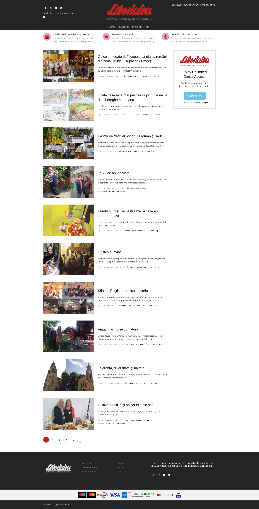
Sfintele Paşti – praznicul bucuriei (123, 291)
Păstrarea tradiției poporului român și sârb (130, 136)
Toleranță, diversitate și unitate (121, 368)
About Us (86, 464)
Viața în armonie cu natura (118, 329)
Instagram (123, 468)
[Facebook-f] (45, 8)
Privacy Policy (89, 468)
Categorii (124, 27)
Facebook (123, 464)
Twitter (122, 472)
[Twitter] (61, 8)
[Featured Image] (68, 66)
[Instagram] (50, 8)
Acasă (112, 27)
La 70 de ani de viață (114, 173)
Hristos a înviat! (110, 252)
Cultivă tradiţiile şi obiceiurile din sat (125, 405)
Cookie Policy (89, 472)
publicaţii (137, 27)
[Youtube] (55, 8)
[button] (195, 96)
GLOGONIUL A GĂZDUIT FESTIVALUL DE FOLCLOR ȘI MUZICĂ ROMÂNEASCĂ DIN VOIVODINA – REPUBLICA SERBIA (186, 5)
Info (148, 27)
